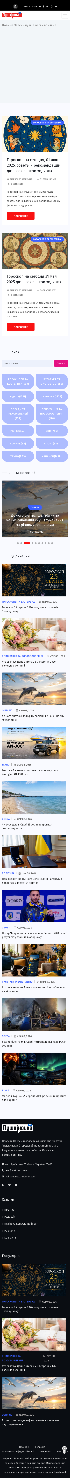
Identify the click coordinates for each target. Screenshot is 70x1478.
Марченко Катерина (21, 179)
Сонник (18, 443)
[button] (18, 543)
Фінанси (52, 456)
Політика (52, 396)
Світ (52, 430)
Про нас (9, 1209)
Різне (18, 430)
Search (61, 363)
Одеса (18, 396)
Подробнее (21, 216)
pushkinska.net (57, 1472)
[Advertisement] (35, 64)
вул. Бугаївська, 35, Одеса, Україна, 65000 (28, 1164)
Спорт (52, 443)
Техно (18, 456)
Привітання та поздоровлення (51, 414)
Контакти (10, 1237)
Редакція (9, 1216)
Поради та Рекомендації (18, 414)
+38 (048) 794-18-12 (16, 1170)
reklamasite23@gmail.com (20, 1176)
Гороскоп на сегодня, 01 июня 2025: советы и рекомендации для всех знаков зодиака (34, 165)
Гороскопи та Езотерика (18, 381)
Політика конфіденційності (21, 1223)
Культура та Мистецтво (52, 381)
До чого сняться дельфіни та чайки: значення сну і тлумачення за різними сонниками (35, 520)
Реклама (9, 1230)
